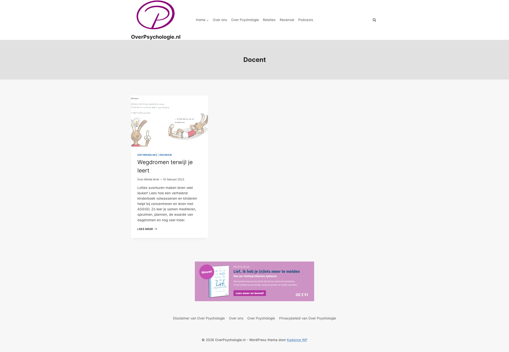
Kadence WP (297, 340)
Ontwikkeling (147, 154)
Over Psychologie (245, 20)
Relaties (269, 20)
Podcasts (305, 20)
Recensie (287, 20)
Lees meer (147, 229)
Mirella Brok (151, 179)
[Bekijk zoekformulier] (374, 20)
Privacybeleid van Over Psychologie (307, 318)
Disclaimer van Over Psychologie (199, 318)
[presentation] (169, 121)
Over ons (220, 20)
